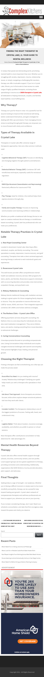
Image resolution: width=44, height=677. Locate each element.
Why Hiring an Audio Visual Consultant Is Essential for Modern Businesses (33, 523)
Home (6, 62)
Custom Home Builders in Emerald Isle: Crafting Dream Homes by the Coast (11, 523)
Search (3, 531)
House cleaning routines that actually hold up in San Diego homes (21, 558)
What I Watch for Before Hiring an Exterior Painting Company (19, 562)
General (10, 62)
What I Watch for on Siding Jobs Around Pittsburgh (17, 547)
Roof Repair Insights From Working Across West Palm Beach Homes (21, 554)
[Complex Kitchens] (22, 11)
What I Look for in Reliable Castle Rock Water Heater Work (18, 551)
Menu (22, 17)
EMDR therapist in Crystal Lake (31, 93)
